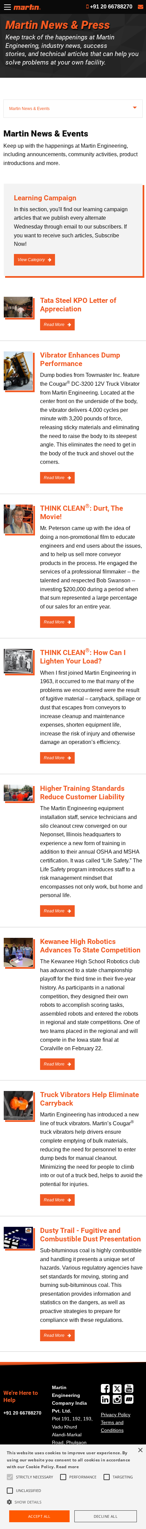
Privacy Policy (115, 1414)
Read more (67, 1467)
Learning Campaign (45, 198)
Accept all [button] (39, 1516)
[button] (73, 1501)
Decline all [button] (105, 1516)
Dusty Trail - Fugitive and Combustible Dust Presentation (90, 1234)
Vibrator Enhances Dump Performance (80, 359)
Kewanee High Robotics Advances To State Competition (90, 946)
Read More (55, 324)
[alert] (73, 1486)
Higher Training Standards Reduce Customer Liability (82, 792)
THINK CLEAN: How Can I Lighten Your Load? (83, 657)
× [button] (140, 1450)
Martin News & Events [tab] (29, 108)
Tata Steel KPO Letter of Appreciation (78, 304)
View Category (32, 259)
